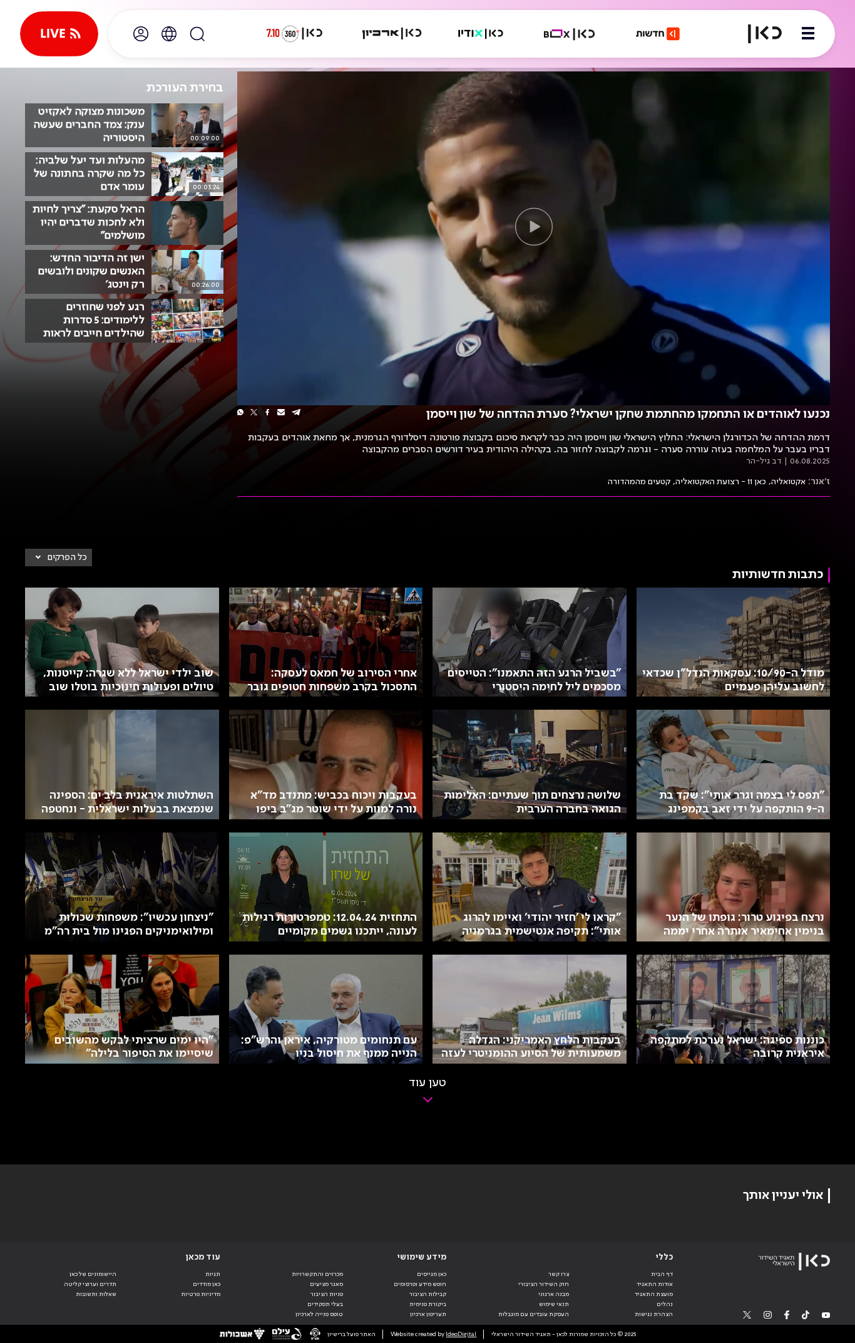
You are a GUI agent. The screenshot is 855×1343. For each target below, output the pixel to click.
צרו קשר (558, 1274)
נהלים (665, 1304)
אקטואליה (788, 481)
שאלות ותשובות (96, 1294)
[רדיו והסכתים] (480, 34)
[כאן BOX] (569, 34)
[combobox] (58, 557)
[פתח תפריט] (808, 34)
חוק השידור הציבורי (543, 1284)
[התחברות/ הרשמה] (140, 33)
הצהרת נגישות (654, 1314)
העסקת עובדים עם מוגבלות (533, 1314)
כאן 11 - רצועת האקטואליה (720, 481)
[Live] (59, 34)
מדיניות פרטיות (200, 1294)
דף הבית (662, 1274)
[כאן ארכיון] (392, 34)
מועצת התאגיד (654, 1294)
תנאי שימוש (554, 1304)
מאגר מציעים (326, 1284)
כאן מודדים (206, 1284)
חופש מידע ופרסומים (420, 1284)
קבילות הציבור (427, 1294)
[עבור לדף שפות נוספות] (169, 33)
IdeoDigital (461, 1334)
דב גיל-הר (764, 461)
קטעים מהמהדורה (639, 481)
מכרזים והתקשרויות (317, 1274)
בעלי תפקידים (325, 1304)
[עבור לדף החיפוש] (197, 33)
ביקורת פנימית (427, 1304)
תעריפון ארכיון (428, 1313)
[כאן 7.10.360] (294, 34)
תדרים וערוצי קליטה (90, 1284)
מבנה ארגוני (553, 1294)
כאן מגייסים (431, 1274)
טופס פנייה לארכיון (319, 1314)
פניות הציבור (326, 1294)
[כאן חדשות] (658, 34)
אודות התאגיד (655, 1284)
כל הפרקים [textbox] (67, 557)
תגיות (212, 1274)
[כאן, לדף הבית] (757, 34)
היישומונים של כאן (92, 1274)
